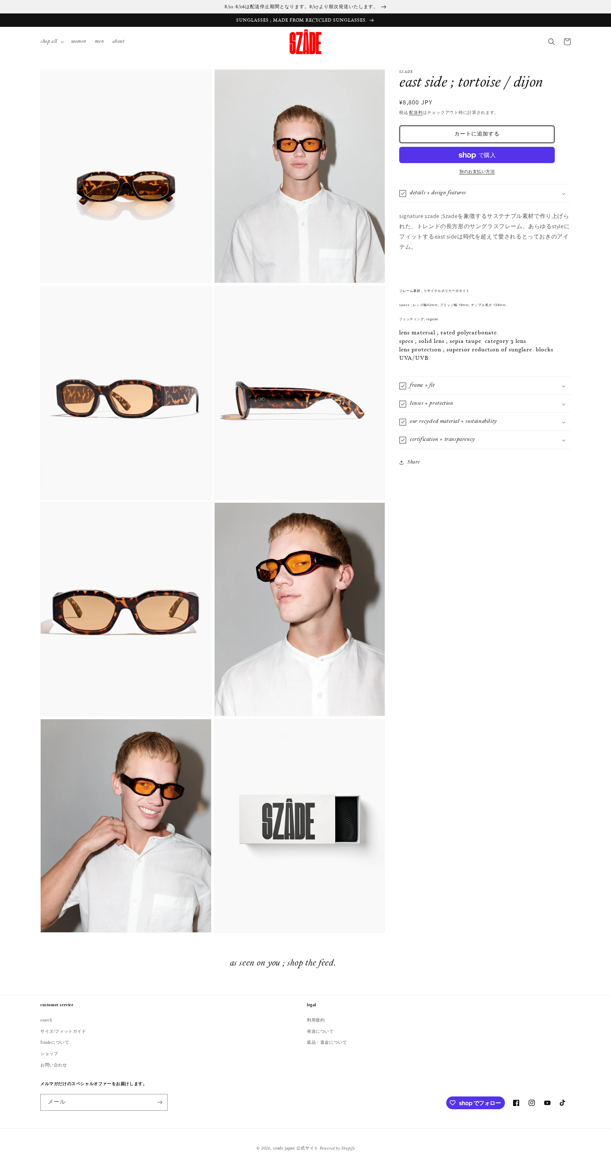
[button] (51, 42)
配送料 (416, 113)
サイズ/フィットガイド (63, 1031)
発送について (320, 1031)
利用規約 (316, 1020)
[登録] (159, 1102)
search (46, 1020)
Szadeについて (54, 1042)
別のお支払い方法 (477, 172)
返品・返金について (327, 1042)
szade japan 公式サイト (296, 1148)
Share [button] (413, 462)
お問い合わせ (53, 1065)
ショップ (49, 1053)
